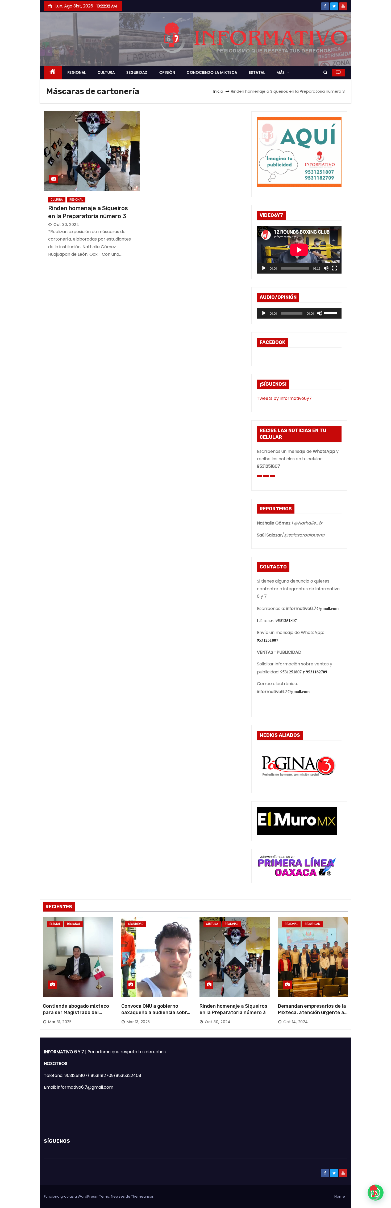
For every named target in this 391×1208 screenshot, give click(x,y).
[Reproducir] (264, 268)
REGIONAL (77, 72)
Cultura (57, 200)
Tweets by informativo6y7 (284, 398)
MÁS (281, 72)
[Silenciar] (326, 268)
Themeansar (142, 1196)
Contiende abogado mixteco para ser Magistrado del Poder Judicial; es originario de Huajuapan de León (76, 1015)
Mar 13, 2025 (138, 1021)
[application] (299, 250)
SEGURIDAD (137, 72)
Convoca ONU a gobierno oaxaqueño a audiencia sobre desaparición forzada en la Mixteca (155, 1015)
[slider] (331, 313)
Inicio (218, 91)
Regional (76, 200)
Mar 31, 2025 (60, 1021)
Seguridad (135, 924)
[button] (325, 72)
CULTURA (106, 72)
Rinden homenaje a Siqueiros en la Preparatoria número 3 (233, 1009)
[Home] (53, 72)
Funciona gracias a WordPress (71, 1196)
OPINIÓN (167, 72)
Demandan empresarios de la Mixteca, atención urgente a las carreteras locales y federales (312, 1015)
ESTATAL (257, 72)
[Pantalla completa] (334, 268)
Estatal (54, 924)
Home (339, 1196)
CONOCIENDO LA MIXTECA (212, 72)
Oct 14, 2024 (295, 1021)
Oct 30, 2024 (66, 224)
